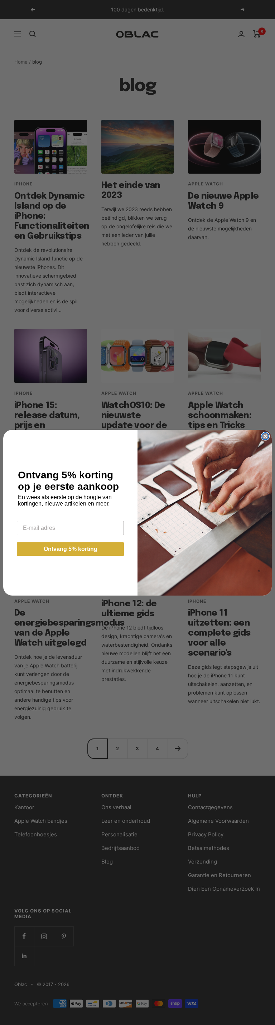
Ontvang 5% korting (70, 549)
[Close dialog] (265, 436)
